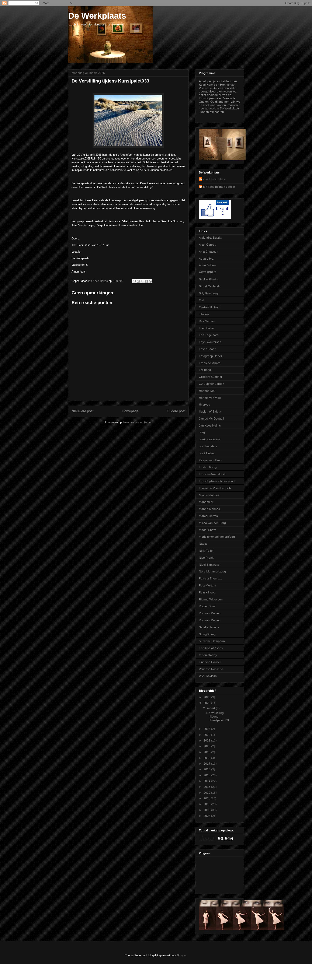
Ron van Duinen (210, 613)
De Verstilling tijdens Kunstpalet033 (217, 716)
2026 (207, 697)
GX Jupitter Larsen (211, 383)
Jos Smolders (208, 446)
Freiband (205, 369)
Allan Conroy (207, 244)
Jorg (202, 432)
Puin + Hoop (207, 592)
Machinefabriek (209, 495)
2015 (207, 775)
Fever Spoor (207, 349)
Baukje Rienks (208, 279)
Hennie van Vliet (210, 397)
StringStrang (207, 634)
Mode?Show (207, 530)
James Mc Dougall (211, 418)
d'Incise (204, 314)
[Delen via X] (142, 281)
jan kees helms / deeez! (219, 186)
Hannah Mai (207, 390)
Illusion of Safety (210, 411)
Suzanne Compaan (212, 641)
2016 (207, 769)
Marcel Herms (208, 516)
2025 (207, 703)
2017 (207, 763)
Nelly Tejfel (206, 550)
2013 (207, 786)
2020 (207, 746)
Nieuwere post (82, 411)
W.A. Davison (208, 675)
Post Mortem (207, 585)
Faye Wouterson (210, 342)
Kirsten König (208, 467)
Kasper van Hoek (210, 460)
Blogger (181, 955)
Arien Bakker (207, 265)
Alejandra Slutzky (210, 237)
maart (211, 708)
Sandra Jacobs (209, 627)
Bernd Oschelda (210, 286)
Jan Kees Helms (214, 179)
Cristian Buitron (209, 307)
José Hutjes (207, 453)
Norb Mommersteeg (212, 571)
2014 (207, 781)
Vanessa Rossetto (211, 669)
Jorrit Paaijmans (210, 439)
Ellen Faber (206, 328)
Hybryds (204, 404)
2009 (207, 810)
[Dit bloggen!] (138, 281)
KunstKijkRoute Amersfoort (217, 481)
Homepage (130, 411)
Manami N (206, 502)
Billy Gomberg (208, 293)
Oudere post (176, 411)
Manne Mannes (209, 509)
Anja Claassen (208, 251)
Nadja (203, 543)
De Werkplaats (97, 15)
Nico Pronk (206, 557)
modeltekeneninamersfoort (217, 536)
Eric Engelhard (209, 335)
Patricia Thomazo (210, 578)
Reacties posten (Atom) (137, 422)
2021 (207, 740)
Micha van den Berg (212, 523)
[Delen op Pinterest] (150, 281)
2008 (207, 815)
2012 (207, 792)
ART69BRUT (207, 272)
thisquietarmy (208, 655)
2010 (207, 804)
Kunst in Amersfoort (212, 474)
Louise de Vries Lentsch (215, 488)
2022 (207, 734)
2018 (207, 758)
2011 (207, 798)
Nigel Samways (209, 564)
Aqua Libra (206, 258)
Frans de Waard (210, 363)
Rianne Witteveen (211, 599)
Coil (201, 300)
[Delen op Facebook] (146, 281)
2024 (207, 728)
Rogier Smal (207, 606)
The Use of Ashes (211, 648)
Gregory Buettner (210, 376)
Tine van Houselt (210, 662)
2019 (207, 752)
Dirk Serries (207, 321)
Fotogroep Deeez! (211, 356)
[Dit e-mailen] (134, 281)
